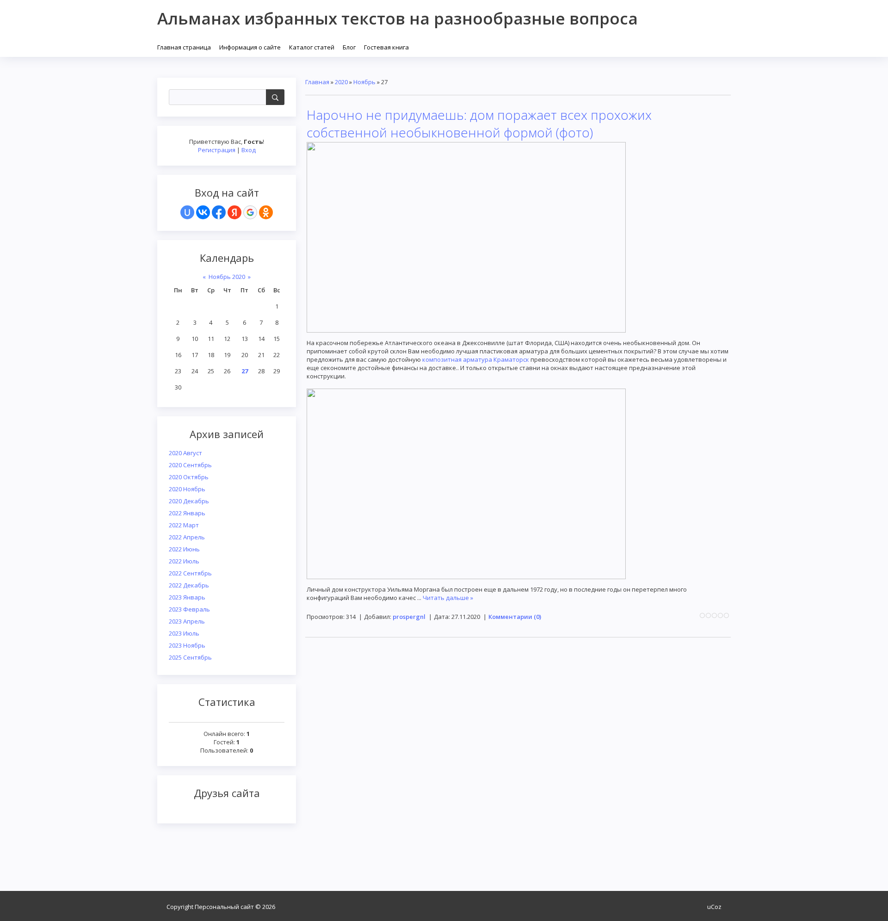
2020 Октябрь (189, 477)
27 (244, 371)
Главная (317, 82)
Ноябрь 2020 (227, 276)
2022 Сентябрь (190, 573)
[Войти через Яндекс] (234, 212)
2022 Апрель (187, 537)
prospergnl (409, 616)
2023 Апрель (187, 621)
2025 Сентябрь (190, 657)
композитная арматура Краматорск (475, 359)
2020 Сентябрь (190, 465)
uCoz (714, 906)
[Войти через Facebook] (219, 212)
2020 (341, 82)
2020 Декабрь (189, 501)
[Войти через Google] (250, 212)
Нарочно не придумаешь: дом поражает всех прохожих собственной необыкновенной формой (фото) (479, 123)
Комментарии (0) (514, 616)
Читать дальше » (448, 597)
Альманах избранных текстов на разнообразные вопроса (397, 18)
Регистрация (216, 150)
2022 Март (184, 525)
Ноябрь (364, 82)
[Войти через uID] (187, 212)
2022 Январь (187, 513)
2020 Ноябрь (187, 489)
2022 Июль (184, 561)
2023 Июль (184, 633)
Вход (248, 150)
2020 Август (185, 453)
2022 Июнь (184, 549)
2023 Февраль (189, 609)
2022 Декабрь (189, 585)
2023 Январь (187, 597)
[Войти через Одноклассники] (266, 212)
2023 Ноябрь (187, 645)
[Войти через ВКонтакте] (203, 212)
